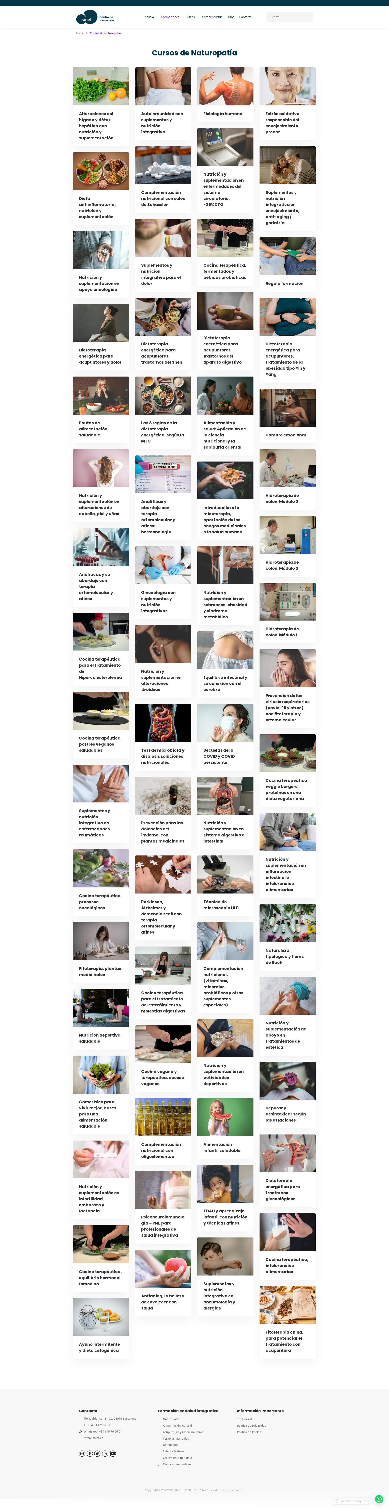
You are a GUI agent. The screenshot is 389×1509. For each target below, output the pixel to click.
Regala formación (285, 283)
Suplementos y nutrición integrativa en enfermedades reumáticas (94, 823)
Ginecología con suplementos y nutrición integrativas (158, 602)
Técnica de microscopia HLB (221, 905)
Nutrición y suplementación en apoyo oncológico (99, 283)
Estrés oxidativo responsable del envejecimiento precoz (282, 123)
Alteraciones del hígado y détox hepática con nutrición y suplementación (96, 126)
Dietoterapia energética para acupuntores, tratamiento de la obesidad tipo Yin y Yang (286, 359)
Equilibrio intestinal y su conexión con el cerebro (225, 683)
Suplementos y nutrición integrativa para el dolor (161, 274)
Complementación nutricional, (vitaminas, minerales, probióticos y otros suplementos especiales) (223, 987)
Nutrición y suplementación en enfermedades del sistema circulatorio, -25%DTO (223, 189)
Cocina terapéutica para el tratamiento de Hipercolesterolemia (100, 668)
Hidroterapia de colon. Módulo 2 (282, 498)
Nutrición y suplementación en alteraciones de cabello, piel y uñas (99, 505)
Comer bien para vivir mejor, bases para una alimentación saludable (97, 1114)
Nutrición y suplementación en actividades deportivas (223, 1075)
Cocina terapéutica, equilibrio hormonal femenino (100, 1278)
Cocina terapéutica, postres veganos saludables (100, 744)
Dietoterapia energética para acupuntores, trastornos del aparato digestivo (222, 350)
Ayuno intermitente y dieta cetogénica (99, 1347)
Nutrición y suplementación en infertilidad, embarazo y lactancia (99, 1199)
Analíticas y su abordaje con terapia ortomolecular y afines (96, 587)
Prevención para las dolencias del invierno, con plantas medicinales (162, 832)
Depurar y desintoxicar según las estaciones (286, 1114)
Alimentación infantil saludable (221, 1147)
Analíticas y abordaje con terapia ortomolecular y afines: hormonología (158, 517)
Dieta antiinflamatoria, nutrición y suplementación (97, 208)
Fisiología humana (223, 114)
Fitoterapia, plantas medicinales (100, 971)
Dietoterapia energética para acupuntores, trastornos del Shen (161, 353)
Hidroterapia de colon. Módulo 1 (282, 632)
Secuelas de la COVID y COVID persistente (219, 756)
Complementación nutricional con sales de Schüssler (163, 198)
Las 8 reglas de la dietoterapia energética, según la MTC (162, 432)
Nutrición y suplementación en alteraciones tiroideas (161, 680)
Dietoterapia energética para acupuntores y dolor (100, 356)
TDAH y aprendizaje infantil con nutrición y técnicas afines (225, 1217)
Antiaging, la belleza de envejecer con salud (162, 1302)
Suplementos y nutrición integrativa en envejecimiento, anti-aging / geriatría (282, 208)
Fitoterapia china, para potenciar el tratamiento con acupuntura (284, 1341)
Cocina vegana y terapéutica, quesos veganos (162, 1078)
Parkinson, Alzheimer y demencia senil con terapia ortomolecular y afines (161, 917)
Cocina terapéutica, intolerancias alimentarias (287, 1265)
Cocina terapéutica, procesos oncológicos (100, 902)
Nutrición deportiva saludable (100, 1038)
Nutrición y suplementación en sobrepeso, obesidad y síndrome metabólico (225, 605)
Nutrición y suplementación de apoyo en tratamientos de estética (286, 1035)
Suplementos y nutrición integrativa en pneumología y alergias (219, 1296)
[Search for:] (289, 17)
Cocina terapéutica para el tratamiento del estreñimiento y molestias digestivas (163, 1002)
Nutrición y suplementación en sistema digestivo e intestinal (223, 832)
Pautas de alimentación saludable (93, 429)
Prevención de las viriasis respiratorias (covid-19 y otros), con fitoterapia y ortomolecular (288, 708)
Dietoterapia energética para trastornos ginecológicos (283, 1190)
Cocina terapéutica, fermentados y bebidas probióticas (224, 271)
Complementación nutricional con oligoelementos (161, 1150)
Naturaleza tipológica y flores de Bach (285, 956)
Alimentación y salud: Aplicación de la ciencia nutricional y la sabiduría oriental (224, 435)
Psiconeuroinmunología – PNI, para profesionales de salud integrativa (162, 1226)
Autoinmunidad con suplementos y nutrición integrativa (162, 123)
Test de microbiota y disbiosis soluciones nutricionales (163, 756)
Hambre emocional (286, 435)
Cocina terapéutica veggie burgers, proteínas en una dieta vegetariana (286, 789)
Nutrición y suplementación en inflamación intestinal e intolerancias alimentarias (286, 874)
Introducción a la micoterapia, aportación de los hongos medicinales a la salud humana (224, 520)
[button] (379, 1499)
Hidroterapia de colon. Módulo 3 (282, 565)
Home (80, 33)
